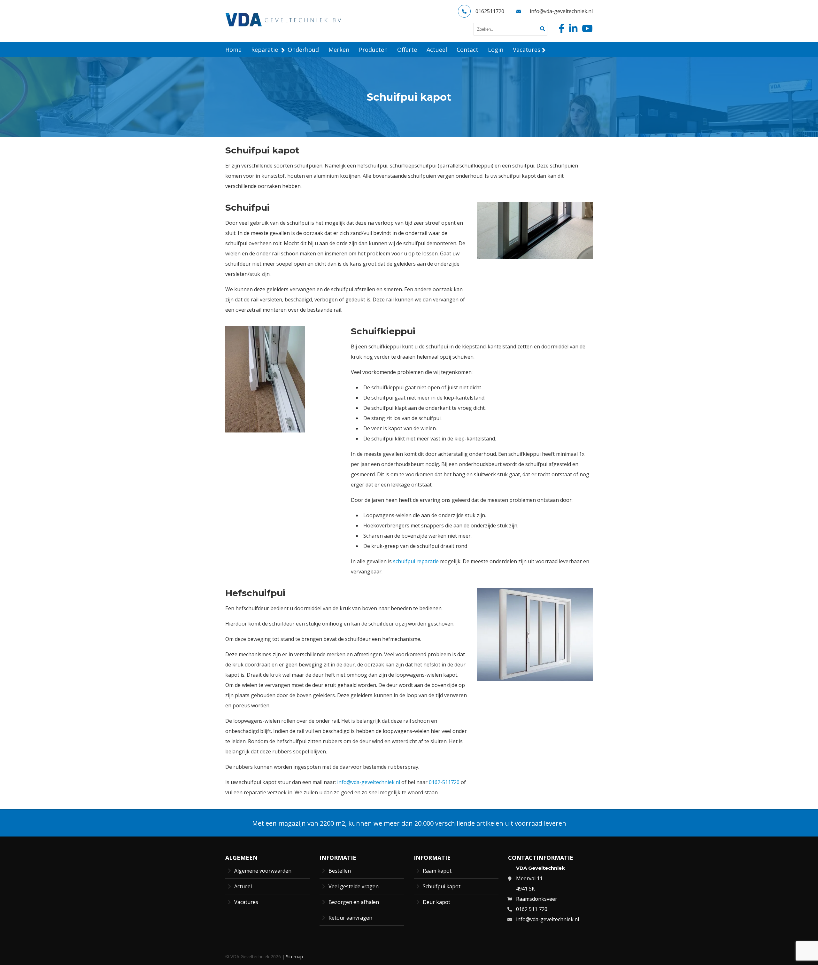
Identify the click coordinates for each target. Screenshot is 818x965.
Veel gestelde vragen (353, 886)
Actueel (243, 886)
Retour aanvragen (350, 917)
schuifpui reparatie (416, 561)
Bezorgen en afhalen (353, 902)
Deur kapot (436, 902)
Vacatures (246, 902)
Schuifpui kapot (441, 886)
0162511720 (489, 11)
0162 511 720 (531, 909)
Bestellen (339, 870)
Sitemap (294, 956)
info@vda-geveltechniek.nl (561, 11)
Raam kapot (437, 870)
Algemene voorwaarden (262, 870)
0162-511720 (445, 782)
